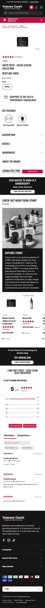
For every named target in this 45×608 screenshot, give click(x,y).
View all (5, 204)
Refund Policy (18, 600)
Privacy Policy (7, 600)
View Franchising (22, 362)
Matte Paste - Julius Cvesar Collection (9, 321)
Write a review (29, 426)
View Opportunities (23, 192)
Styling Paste (12, 26)
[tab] (24, 436)
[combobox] (22, 13)
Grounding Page (21, 602)
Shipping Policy (30, 600)
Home (4, 26)
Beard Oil (26, 318)
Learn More (34, 2)
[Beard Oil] (31, 303)
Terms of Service (8, 602)
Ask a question (15, 426)
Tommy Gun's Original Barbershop (19, 596)
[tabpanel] (22, 473)
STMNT (21, 26)
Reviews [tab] (10, 435)
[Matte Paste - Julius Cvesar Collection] (11, 303)
